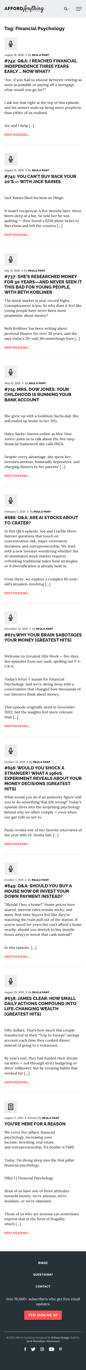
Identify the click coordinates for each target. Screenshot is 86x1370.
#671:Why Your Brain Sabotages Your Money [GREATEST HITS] (43, 637)
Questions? (43, 1274)
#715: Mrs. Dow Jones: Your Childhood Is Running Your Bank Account (37, 394)
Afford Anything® (24, 9)
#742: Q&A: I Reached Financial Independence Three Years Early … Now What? (40, 66)
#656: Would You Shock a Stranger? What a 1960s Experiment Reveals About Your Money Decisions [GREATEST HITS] (43, 778)
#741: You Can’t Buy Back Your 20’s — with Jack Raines (40, 179)
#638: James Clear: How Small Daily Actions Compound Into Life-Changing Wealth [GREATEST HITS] (40, 1006)
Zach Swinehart (35, 1341)
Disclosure (53, 1341)
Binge (43, 1263)
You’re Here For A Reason (35, 1123)
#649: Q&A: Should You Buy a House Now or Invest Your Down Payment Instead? (38, 891)
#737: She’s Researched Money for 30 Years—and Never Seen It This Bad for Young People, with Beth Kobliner (43, 284)
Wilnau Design (60, 1337)
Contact (43, 1286)
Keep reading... (17, 135)
